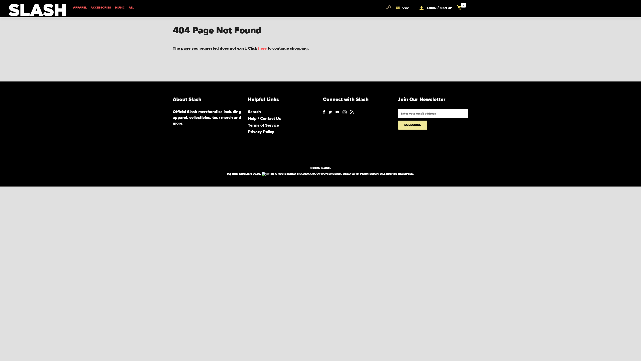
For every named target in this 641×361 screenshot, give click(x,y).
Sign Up (446, 8)
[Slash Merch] (352, 111)
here (262, 48)
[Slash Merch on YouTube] (337, 111)
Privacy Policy (261, 131)
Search (254, 111)
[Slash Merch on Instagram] (345, 111)
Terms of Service (263, 125)
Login (431, 8)
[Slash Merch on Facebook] (324, 111)
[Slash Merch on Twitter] (330, 111)
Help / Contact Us (264, 118)
